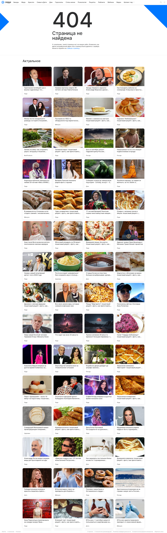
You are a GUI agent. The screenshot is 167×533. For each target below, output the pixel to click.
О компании (11, 531)
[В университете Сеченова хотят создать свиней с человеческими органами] (37, 204)
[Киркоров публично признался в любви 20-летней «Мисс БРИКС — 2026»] (37, 173)
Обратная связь (159, 531)
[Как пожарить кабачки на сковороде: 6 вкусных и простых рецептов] (129, 81)
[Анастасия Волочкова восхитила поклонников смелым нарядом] (37, 235)
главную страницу (73, 48)
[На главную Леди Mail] (7, 2)
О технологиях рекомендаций (103, 531)
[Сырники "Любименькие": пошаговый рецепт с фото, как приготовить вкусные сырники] (129, 112)
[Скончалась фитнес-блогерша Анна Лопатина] (129, 297)
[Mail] (3, 2)
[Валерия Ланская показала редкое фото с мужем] (68, 173)
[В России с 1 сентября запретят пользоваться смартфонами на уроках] (98, 513)
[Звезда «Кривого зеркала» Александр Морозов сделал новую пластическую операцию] (98, 81)
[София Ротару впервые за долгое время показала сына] (98, 390)
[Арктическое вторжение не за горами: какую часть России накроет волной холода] (129, 482)
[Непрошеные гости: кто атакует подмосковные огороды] (129, 143)
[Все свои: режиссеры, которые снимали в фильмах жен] (68, 297)
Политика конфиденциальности (122, 531)
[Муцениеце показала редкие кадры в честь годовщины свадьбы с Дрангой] (129, 420)
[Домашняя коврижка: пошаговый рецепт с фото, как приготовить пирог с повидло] (129, 451)
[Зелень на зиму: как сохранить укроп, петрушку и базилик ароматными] (37, 143)
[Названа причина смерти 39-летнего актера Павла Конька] (68, 81)
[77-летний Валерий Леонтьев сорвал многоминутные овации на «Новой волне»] (98, 204)
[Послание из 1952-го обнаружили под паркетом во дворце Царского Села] (68, 112)
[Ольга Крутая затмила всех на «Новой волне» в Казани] (68, 359)
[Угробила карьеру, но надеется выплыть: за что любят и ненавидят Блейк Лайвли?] (129, 173)
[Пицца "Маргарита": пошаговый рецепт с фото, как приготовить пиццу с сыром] (98, 297)
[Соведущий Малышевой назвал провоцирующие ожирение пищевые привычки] (37, 420)
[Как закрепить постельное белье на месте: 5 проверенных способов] (98, 451)
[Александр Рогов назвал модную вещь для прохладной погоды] (37, 451)
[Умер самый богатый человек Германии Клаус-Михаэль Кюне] (37, 328)
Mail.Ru (4, 531)
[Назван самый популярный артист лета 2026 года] (37, 266)
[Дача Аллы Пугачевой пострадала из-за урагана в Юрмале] (98, 420)
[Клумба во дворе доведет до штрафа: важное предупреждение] (98, 359)
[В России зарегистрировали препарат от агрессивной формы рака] (129, 513)
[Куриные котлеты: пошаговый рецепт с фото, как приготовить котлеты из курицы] (68, 420)
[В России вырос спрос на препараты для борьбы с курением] (68, 482)
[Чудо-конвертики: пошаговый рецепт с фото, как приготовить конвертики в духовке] (68, 204)
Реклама (18, 531)
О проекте (90, 531)
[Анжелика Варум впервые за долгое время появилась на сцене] (37, 359)
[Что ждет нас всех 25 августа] (68, 328)
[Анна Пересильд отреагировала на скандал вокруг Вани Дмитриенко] (37, 513)
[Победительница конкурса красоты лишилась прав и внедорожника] (37, 482)
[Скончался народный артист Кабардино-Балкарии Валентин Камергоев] (68, 390)
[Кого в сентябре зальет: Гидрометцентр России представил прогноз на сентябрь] (98, 143)
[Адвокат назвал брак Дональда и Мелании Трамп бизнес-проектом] (129, 235)
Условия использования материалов (142, 531)
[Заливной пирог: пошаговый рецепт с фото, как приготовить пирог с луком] (68, 143)
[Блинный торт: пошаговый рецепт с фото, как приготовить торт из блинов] (68, 513)
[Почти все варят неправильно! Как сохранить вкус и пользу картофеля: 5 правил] (68, 266)
